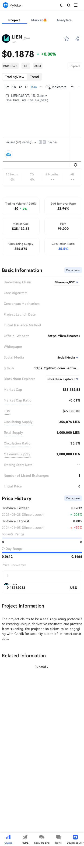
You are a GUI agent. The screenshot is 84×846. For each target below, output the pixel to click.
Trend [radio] (34, 77)
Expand (75, 66)
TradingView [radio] (14, 77)
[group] (22, 77)
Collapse (71, 270)
